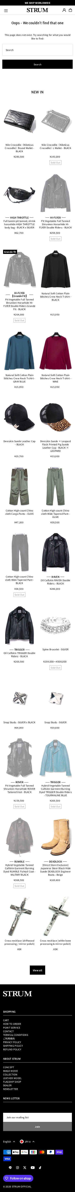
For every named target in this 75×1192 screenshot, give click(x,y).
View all (37, 970)
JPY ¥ (28, 1141)
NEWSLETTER (10, 1088)
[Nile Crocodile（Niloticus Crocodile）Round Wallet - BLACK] (19, 120)
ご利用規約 (9, 1038)
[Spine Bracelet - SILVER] (55, 625)
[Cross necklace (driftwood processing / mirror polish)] (19, 916)
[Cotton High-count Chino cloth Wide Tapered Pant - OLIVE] (55, 486)
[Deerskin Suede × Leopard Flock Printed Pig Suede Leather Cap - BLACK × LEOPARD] (55, 417)
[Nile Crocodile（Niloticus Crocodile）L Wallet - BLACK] (55, 120)
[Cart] (70, 10)
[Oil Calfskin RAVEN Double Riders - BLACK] (55, 552)
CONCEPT (8, 1067)
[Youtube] (33, 1167)
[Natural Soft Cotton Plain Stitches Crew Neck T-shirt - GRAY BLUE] (19, 351)
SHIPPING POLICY (13, 1045)
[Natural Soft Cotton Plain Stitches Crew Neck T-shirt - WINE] (55, 351)
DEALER (7, 1085)
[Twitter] (24, 1167)
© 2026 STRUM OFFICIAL (17, 1186)
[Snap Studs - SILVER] (55, 698)
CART (6, 1020)
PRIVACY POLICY (12, 1042)
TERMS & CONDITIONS (15, 1034)
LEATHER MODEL (12, 1078)
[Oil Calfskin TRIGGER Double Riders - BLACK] (19, 625)
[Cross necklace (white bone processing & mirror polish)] (55, 916)
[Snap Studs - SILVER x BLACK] (19, 698)
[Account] (64, 10)
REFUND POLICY (12, 1049)
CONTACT (8, 1031)
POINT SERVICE (11, 1027)
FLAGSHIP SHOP (12, 1081)
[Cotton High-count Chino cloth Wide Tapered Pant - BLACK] (19, 552)
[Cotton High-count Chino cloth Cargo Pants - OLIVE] (19, 486)
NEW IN (37, 92)
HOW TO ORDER (12, 1023)
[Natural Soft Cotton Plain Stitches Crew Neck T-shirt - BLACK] (55, 269)
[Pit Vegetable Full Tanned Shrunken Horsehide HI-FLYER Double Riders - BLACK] (55, 193)
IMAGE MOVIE (10, 1070)
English (7, 1141)
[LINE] (10, 1167)
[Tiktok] (40, 1167)
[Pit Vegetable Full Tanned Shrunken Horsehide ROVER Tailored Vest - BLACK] (19, 757)
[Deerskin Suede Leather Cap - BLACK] (19, 417)
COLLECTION (10, 1074)
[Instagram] (17, 1167)
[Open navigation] (14, 10)
